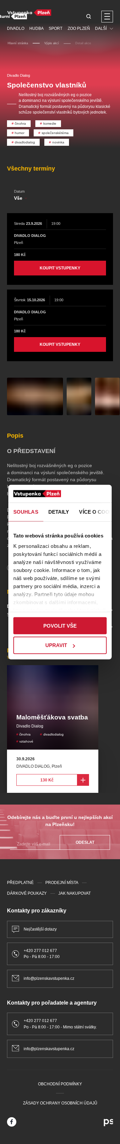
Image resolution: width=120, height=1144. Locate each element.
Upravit (56, 645)
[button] (88, 17)
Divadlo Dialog (18, 75)
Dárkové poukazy (27, 893)
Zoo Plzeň (79, 28)
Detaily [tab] (58, 511)
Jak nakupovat (74, 893)
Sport (55, 28)
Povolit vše (60, 625)
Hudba (36, 28)
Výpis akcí (51, 43)
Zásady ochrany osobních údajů (60, 1103)
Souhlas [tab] (25, 511)
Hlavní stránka (18, 43)
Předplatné (20, 882)
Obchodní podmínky (60, 1084)
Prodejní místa (61, 882)
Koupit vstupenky (60, 268)
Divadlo (15, 28)
